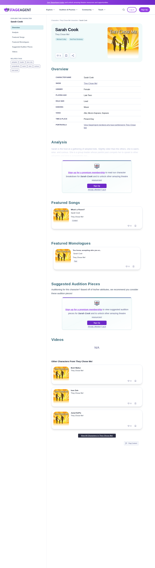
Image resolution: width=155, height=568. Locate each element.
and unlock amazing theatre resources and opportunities (77, 2)
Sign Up (97, 186)
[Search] (123, 9)
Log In (131, 10)
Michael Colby (61, 39)
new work (15, 70)
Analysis (15, 32)
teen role (30, 62)
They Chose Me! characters (69, 20)
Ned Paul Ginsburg (76, 39)
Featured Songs (18, 37)
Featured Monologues (20, 42)
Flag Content (132, 443)
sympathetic (16, 66)
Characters (55, 20)
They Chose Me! (62, 34)
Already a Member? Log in (97, 190)
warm (24, 66)
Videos (14, 52)
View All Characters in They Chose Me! (97, 436)
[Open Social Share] (73, 55)
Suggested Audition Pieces (22, 47)
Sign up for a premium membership (86, 172)
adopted (14, 62)
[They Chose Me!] (123, 42)
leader (22, 62)
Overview (16, 27)
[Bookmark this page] (66, 55)
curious (36, 66)
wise (30, 66)
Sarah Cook (75, 213)
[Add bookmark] (135, 226)
